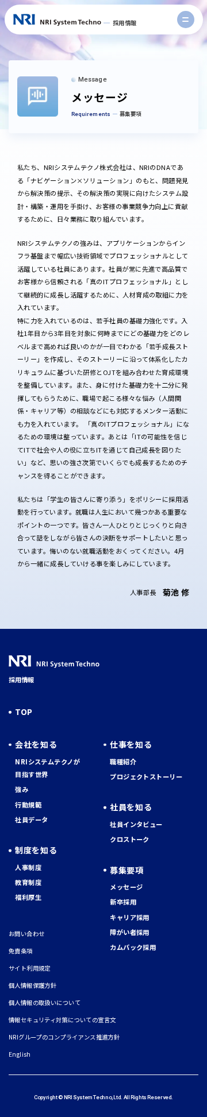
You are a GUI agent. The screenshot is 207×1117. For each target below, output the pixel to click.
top (24, 711)
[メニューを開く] (185, 19)
